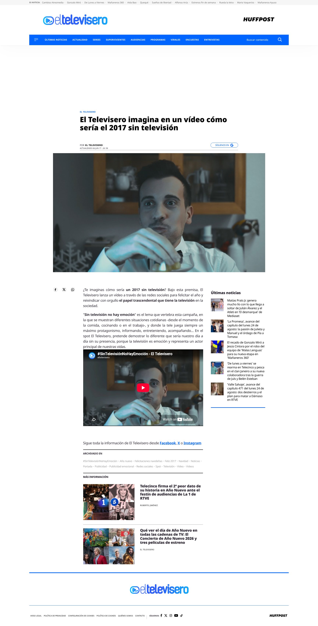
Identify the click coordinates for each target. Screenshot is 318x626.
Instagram (192, 443)
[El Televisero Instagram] (170, 615)
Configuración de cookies (81, 616)
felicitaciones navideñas (148, 461)
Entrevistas (212, 40)
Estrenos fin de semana (204, 2)
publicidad (101, 466)
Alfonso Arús (182, 2)
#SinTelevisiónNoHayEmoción (100, 461)
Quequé (144, 2)
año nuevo (126, 461)
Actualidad (80, 40)
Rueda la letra (226, 2)
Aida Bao (132, 2)
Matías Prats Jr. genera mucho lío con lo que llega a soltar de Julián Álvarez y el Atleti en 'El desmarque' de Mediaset (245, 308)
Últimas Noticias (56, 40)
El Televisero (88, 112)
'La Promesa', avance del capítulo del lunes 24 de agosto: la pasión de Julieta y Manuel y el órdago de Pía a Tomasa (246, 329)
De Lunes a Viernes (94, 2)
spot (158, 466)
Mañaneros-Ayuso (267, 2)
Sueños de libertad (162, 2)
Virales (175, 40)
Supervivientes (115, 40)
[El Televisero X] (165, 616)
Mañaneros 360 (116, 2)
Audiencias (138, 40)
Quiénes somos (125, 616)
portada (87, 466)
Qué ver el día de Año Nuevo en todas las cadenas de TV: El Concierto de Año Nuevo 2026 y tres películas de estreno (168, 536)
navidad (183, 461)
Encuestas (192, 40)
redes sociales (144, 466)
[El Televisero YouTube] (176, 615)
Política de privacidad (55, 616)
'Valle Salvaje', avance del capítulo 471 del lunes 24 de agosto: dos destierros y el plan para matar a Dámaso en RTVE (245, 392)
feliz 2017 (170, 461)
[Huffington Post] (259, 19)
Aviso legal (36, 616)
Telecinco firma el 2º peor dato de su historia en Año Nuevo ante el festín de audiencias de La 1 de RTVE (170, 492)
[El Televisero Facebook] (161, 616)
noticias (195, 461)
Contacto (140, 616)
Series (96, 40)
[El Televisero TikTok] (181, 615)
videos (190, 466)
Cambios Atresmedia (53, 2)
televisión (169, 466)
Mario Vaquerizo (246, 2)
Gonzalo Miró (74, 2)
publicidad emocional (121, 466)
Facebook (168, 443)
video (180, 466)
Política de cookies (106, 616)
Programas (158, 40)
